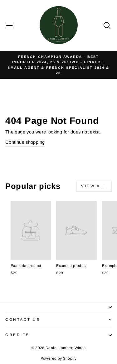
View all (94, 186)
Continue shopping (25, 142)
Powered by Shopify (59, 358)
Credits (17, 335)
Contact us (22, 319)
